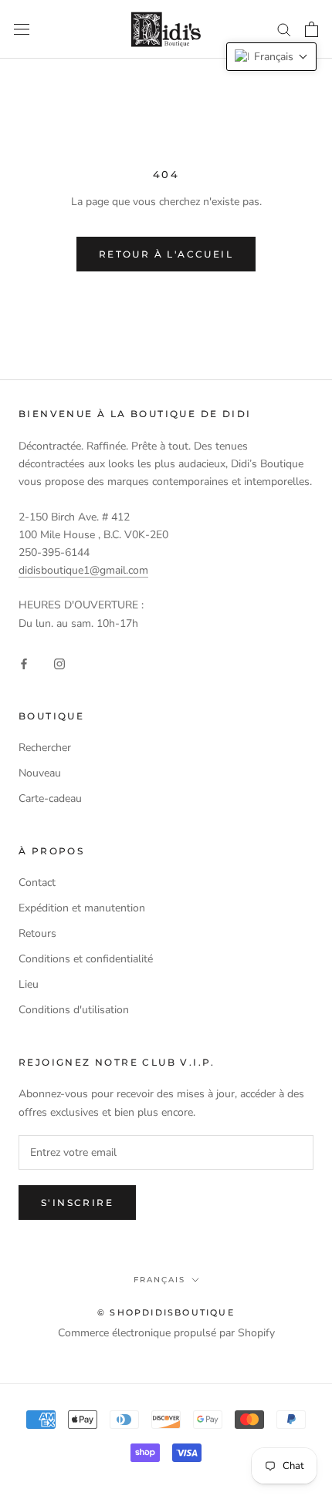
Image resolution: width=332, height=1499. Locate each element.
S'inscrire (77, 1202)
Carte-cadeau (50, 798)
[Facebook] (24, 663)
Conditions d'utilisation (74, 1009)
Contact (37, 882)
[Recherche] (284, 28)
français (159, 1280)
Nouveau (40, 773)
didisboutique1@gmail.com (83, 570)
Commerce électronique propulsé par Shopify (166, 1333)
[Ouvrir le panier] (311, 29)
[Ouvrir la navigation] (21, 29)
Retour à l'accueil (166, 254)
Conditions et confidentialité (86, 959)
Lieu (29, 984)
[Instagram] (59, 663)
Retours (37, 933)
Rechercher (45, 747)
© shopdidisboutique (166, 1312)
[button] (271, 56)
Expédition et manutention (82, 908)
